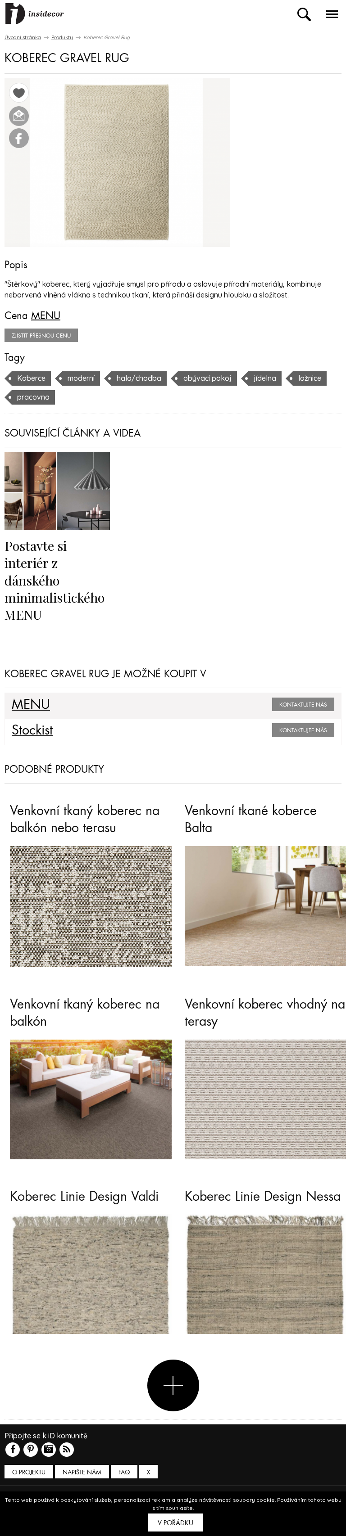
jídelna (265, 378)
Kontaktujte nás (303, 704)
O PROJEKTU (29, 1472)
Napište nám (82, 1472)
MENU (45, 316)
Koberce (31, 378)
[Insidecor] (34, 14)
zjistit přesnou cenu (41, 335)
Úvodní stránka (23, 37)
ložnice (309, 378)
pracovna (33, 396)
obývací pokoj (207, 378)
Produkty (62, 37)
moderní (81, 378)
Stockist (32, 730)
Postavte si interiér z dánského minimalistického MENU (55, 580)
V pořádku (175, 1523)
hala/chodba (139, 378)
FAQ (124, 1472)
